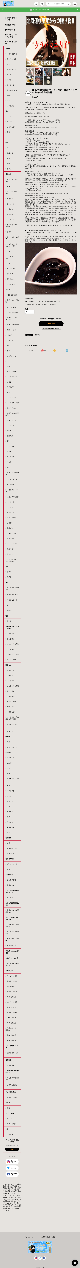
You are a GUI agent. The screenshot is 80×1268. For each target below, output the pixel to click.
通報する (37, 335)
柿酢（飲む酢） (12, 295)
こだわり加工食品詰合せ (12, 925)
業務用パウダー (12, 330)
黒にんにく (10, 549)
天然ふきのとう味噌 (12, 301)
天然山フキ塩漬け (13, 497)
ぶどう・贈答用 (12, 1002)
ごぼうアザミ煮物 (13, 654)
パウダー (10, 335)
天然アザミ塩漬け (13, 312)
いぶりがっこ (11, 356)
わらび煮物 (10, 639)
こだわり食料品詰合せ (12, 1079)
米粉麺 (9, 430)
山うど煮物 (10, 633)
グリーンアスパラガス (12, 779)
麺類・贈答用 (11, 997)
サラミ (9, 869)
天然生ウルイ (11, 284)
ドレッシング (11, 397)
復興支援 (8, 1060)
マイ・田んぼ (11, 1124)
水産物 (8, 48)
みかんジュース (12, 377)
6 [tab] (30, 80)
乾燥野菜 (10, 436)
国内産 (9, 621)
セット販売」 (11, 484)
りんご (9, 122)
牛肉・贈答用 (11, 1023)
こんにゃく (10, 446)
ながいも (10, 822)
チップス (10, 340)
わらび (9, 186)
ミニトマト (10, 791)
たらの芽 (10, 214)
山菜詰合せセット (13, 209)
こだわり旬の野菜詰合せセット (12, 891)
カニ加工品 (10, 425)
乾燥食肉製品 (10, 859)
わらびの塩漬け (12, 307)
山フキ (9, 263)
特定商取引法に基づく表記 (47, 1237)
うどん (9, 361)
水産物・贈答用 (12, 1012)
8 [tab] (48, 80)
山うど (9, 251)
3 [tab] (48, 72)
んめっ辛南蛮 (11, 518)
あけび (9, 523)
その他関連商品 (11, 1092)
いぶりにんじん (12, 479)
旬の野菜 (8, 752)
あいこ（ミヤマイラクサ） (12, 225)
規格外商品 (10, 827)
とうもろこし (11, 758)
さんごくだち (11, 269)
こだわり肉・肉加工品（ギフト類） (12, 718)
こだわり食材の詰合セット (12, 1071)
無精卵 (9, 577)
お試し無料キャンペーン (12, 1046)
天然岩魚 (10, 1134)
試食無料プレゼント (12, 1054)
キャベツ (10, 801)
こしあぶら (10, 219)
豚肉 (7, 582)
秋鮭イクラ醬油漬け (12, 473)
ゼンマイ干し (11, 512)
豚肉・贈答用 (11, 1035)
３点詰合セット (12, 600)
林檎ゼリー (10, 528)
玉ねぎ (9, 763)
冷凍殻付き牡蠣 (12, 54)
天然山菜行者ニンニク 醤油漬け (12, 560)
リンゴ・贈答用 (12, 976)
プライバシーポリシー (31, 1237)
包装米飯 (10, 153)
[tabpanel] (51, 41)
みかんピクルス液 (13, 403)
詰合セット (10, 85)
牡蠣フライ (10, 707)
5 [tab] (66, 72)
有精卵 (9, 572)
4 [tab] (57, 72)
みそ (8, 467)
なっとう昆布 (11, 457)
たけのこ (10, 199)
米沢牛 (9, 610)
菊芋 (8, 773)
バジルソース (11, 420)
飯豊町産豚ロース (13, 595)
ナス (8, 768)
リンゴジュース (12, 371)
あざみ (9, 232)
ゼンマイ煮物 (11, 659)
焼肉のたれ (10, 538)
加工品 (9, 74)
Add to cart (51, 324)
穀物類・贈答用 (12, 991)
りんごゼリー (11, 554)
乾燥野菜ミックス (13, 848)
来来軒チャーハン (13, 670)
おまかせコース (12, 747)
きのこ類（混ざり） (11, 192)
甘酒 (8, 392)
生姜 (8, 832)
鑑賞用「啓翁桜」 (13, 1097)
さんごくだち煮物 (13, 644)
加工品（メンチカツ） (12, 588)
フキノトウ (10, 204)
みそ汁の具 (10, 853)
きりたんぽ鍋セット (12, 1086)
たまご (8, 566)
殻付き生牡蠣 (11, 59)
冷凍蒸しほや (11, 533)
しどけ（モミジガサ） (12, 238)
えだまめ (10, 451)
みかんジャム (11, 408)
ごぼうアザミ (11, 675)
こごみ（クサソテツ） (12, 257)
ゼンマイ (10, 274)
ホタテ (9, 80)
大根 (8, 806)
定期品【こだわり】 (12, 958)
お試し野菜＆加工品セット (12, 904)
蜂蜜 (7, 616)
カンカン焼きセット (12, 725)
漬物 (8, 366)
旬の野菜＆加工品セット (12, 964)
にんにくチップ (12, 544)
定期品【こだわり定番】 (12, 952)
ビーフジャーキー (13, 864)
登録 (12, 1149)
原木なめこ (10, 279)
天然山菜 (8, 174)
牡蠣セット (10, 885)
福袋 (8, 1108)
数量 (26, 309)
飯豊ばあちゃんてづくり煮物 (12, 627)
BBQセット (9, 874)
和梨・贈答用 (11, 1007)
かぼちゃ (10, 811)
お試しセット (11, 69)
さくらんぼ (10, 127)
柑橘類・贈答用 (12, 981)
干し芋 (9, 462)
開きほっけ (10, 731)
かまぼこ (10, 95)
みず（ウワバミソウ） (12, 180)
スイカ (9, 116)
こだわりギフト (11, 971)
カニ (8, 64)
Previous (27, 41)
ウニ (8, 100)
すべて (31, 350)
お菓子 (9, 169)
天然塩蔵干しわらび (12, 490)
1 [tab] (30, 72)
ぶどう (9, 137)
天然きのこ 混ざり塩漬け (12, 318)
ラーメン (10, 507)
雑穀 (8, 158)
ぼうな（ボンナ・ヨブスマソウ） (12, 245)
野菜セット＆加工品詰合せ (12, 911)
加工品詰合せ (11, 387)
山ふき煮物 (10, 649)
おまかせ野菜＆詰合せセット (12, 918)
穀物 (7, 142)
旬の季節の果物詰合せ (12, 932)
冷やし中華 (10, 502)
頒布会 (8, 736)
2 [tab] (39, 72)
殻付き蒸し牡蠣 (12, 90)
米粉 (8, 163)
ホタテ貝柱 (10, 106)
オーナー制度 (10, 1113)
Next (75, 41)
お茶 (8, 351)
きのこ (9, 382)
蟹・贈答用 (10, 986)
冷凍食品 (8, 665)
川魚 (7, 1129)
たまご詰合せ (11, 946)
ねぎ (8, 785)
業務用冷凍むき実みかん (12, 414)
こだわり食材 (11, 880)
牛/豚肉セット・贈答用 (12, 1029)
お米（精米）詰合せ (12, 939)
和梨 (8, 132)
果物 (7, 111)
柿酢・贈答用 (11, 1017)
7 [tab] (39, 80)
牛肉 (7, 605)
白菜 (8, 817)
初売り (8, 1103)
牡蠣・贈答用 (11, 1040)
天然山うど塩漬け (13, 325)
